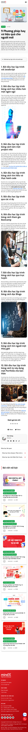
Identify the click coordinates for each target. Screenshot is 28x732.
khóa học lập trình (17, 188)
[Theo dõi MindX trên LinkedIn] (10, 717)
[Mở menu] (26, 2)
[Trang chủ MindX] (3, 2)
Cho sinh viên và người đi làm (7, 700)
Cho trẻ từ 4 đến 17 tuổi (6, 698)
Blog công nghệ (4, 690)
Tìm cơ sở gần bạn (5, 684)
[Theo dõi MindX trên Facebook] (2, 717)
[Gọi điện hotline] (25, 719)
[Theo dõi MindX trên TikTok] (13, 717)
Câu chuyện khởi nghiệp (6, 682)
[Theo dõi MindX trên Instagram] (8, 717)
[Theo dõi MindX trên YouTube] (5, 717)
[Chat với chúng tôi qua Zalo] (25, 714)
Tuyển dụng (3, 692)
